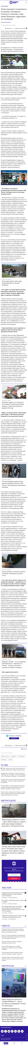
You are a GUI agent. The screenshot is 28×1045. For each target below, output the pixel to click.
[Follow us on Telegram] (15, 1031)
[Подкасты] (22, 1031)
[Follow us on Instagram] (12, 1031)
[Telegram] (14, 1043)
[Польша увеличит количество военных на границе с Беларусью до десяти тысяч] (14, 561)
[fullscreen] (25, 67)
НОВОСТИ (6, 926)
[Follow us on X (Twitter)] (5, 1031)
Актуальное (4, 6)
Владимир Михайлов (6, 22)
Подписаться (14, 738)
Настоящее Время (8, 58)
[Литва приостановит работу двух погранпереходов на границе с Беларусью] (14, 271)
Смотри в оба (8, 966)
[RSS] (18, 1031)
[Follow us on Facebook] (2, 1031)
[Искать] (22, 1043)
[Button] (8, 28)
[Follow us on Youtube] (9, 1031)
